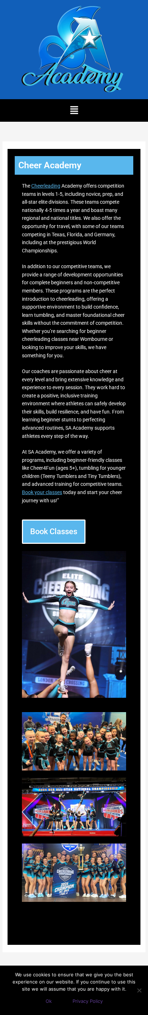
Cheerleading (45, 186)
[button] (74, 110)
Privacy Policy (88, 1001)
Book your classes (42, 492)
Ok (49, 1001)
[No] (139, 990)
